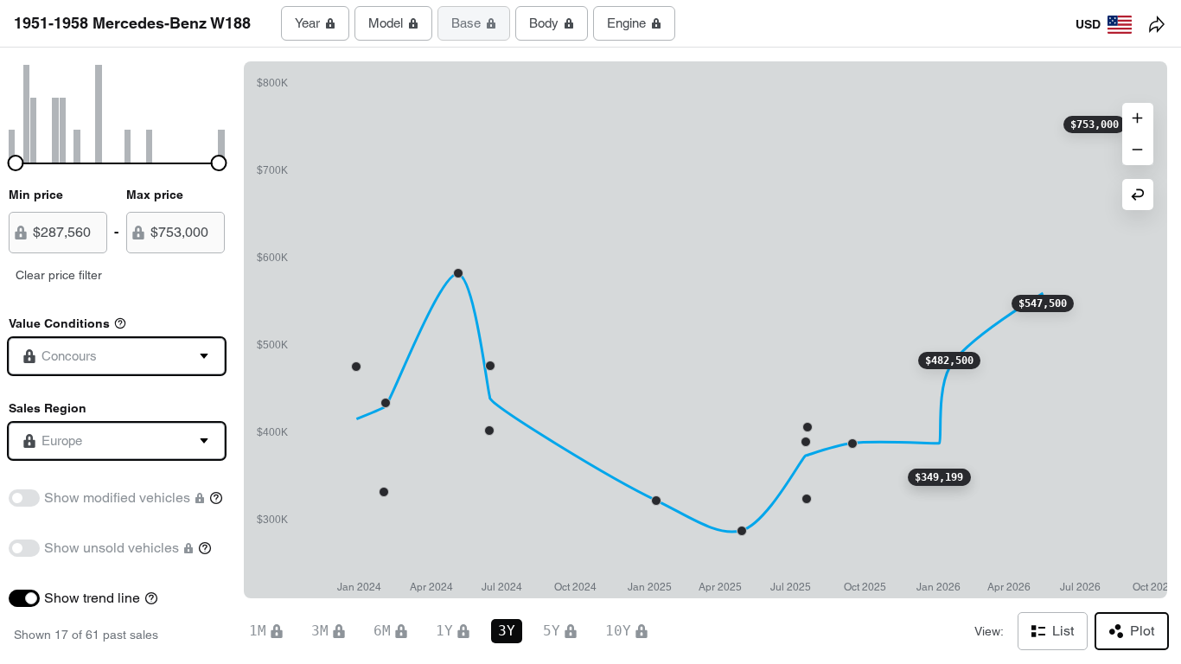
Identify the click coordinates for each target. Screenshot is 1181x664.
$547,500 (1042, 303)
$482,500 (949, 360)
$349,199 (939, 477)
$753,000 (1094, 124)
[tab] (315, 23)
